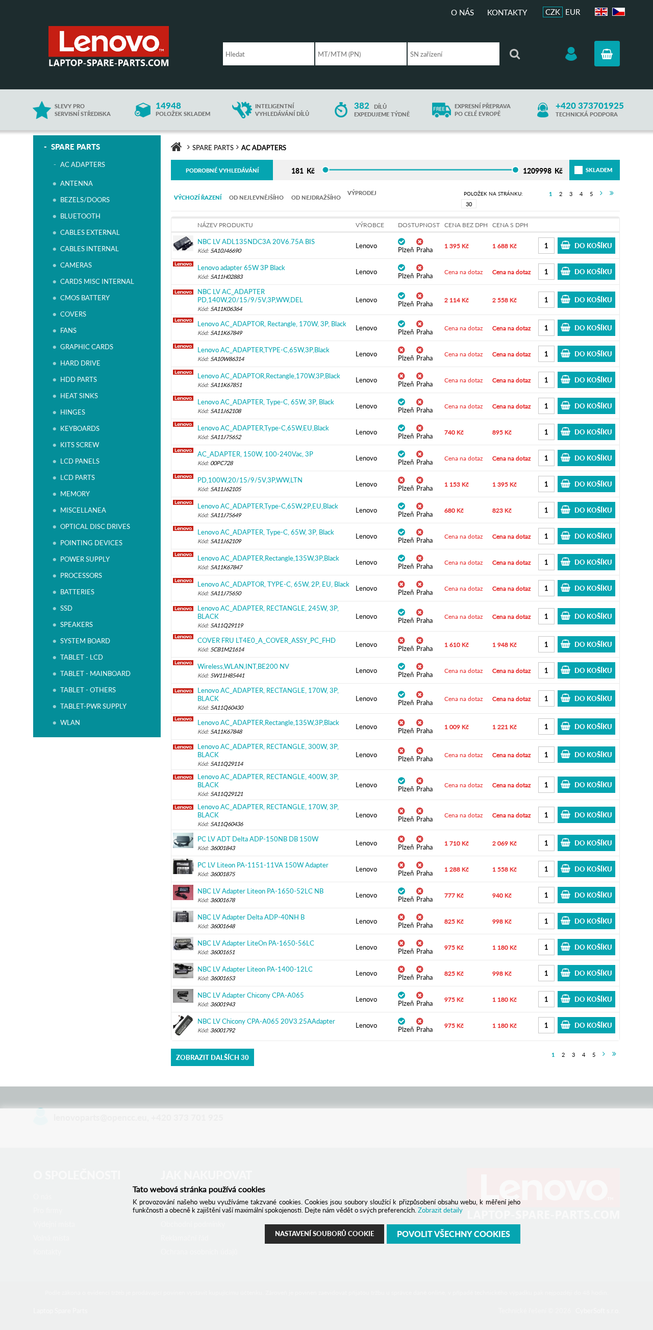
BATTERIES (77, 592)
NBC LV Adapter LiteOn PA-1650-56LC (255, 943)
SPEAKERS (76, 624)
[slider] (325, 170)
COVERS (73, 314)
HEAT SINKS (79, 396)
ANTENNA (76, 183)
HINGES (72, 412)
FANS (68, 330)
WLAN (70, 722)
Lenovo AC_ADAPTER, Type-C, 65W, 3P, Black (265, 402)
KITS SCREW (79, 445)
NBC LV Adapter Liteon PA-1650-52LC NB (260, 891)
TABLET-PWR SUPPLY (93, 706)
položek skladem (183, 109)
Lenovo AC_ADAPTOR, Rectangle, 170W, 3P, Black (271, 324)
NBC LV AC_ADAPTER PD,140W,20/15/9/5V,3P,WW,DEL (250, 295)
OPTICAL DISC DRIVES (95, 526)
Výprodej (361, 192)
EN (600, 12)
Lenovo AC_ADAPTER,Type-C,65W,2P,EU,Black (267, 506)
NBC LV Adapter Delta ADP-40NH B (251, 917)
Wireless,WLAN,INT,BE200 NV (243, 666)
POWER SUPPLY (85, 559)
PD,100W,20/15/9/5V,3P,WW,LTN (250, 480)
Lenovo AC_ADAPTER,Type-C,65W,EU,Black (263, 428)
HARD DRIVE (80, 363)
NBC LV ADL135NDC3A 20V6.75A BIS (256, 241)
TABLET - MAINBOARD (95, 673)
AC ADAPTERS (82, 164)
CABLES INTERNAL (89, 249)
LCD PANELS (79, 461)
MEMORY (75, 494)
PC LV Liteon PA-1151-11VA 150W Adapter (263, 865)
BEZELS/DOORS (85, 200)
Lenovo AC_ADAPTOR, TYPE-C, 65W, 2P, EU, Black (273, 584)
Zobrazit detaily (440, 1210)
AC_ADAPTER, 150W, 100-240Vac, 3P (255, 454)
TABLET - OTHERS (88, 690)
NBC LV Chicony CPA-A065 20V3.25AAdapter (266, 1021)
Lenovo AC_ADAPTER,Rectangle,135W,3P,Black (268, 558)
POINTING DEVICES (91, 543)
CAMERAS (76, 265)
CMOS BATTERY (85, 298)
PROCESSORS (81, 575)
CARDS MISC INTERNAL (97, 281)
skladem (587, 169)
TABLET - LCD (81, 657)
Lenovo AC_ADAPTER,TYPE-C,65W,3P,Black (263, 350)
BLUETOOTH (80, 216)
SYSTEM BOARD (85, 641)
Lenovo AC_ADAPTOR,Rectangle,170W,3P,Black (268, 376)
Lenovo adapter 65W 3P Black (241, 267)
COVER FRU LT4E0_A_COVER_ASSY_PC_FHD (266, 640)
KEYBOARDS (79, 428)
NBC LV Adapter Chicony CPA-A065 (250, 995)
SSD (66, 608)
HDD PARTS (78, 379)
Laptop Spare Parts (125, 46)
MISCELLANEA (83, 510)
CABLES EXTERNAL (90, 232)
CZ (617, 12)
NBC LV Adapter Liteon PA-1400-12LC (255, 969)
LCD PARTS (77, 477)
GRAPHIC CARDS (86, 347)
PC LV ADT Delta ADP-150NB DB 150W (257, 839)
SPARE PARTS (75, 146)
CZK (552, 11)
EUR (572, 11)
